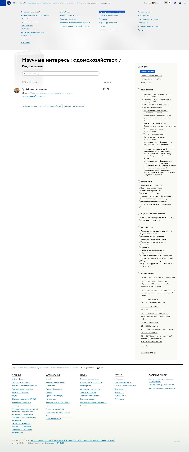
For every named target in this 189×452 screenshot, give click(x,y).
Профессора (146, 244)
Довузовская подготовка (55, 382)
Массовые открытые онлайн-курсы (162, 388)
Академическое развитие (89, 396)
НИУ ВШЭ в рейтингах (30, 29)
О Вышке (75, 368)
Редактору (177, 441)
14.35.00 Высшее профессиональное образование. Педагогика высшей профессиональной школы (155, 284)
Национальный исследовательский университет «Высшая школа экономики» (40, 368)
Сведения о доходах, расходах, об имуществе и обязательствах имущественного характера (25, 411)
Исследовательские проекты (91, 382)
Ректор (102, 26)
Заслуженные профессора (151, 188)
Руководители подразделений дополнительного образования (153, 237)
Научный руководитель (108, 22)
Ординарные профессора (151, 185)
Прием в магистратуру (54, 396)
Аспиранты (145, 207)
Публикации (119, 399)
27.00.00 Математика (149, 326)
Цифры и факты (27, 25)
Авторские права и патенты (149, 26)
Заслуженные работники (151, 190)
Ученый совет (65, 12)
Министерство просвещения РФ (161, 385)
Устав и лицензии (145, 12)
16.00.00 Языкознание (150, 306)
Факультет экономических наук (44, 92)
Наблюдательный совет (69, 15)
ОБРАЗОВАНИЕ (53, 375)
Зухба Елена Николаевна (34, 89)
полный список (147, 346)
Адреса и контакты (37, 440)
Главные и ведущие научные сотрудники (157, 258)
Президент (103, 19)
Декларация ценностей (30, 12)
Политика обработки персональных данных (89, 440)
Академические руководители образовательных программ (153, 251)
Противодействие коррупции (23, 406)
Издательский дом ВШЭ (123, 382)
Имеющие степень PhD (150, 220)
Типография (119, 389)
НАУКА (83, 375)
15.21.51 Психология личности (153, 302)
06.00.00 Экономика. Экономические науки (158, 277)
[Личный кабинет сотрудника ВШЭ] (180, 3)
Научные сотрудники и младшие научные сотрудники (157, 264)
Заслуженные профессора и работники (75, 22)
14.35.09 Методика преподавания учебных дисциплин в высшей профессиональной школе (158, 293)
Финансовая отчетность (148, 19)
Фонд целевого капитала (21, 402)
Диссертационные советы (90, 389)
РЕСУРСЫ (119, 375)
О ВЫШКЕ (16, 375)
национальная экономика (74, 106)
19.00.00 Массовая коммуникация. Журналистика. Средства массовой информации (155, 316)
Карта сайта (111, 440)
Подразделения (32, 66)
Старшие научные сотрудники (153, 261)
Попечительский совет (69, 19)
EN (169, 2)
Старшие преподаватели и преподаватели (158, 255)
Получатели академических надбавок (156, 199)
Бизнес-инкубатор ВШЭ (55, 409)
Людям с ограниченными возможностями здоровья (21, 424)
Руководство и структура (21, 382)
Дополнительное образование (58, 402)
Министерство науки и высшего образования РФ (161, 380)
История (24, 39)
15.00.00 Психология (149, 299)
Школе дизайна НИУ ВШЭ (54, 443)
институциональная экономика (34, 106)
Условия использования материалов (59, 440)
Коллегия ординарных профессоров (74, 26)
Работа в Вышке (17, 433)
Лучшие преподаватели (150, 193)
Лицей (48, 379)
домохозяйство (54, 106)
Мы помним (25, 42)
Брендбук (142, 30)
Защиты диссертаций (88, 392)
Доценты (145, 247)
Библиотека (119, 379)
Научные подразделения (89, 379)
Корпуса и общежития (20, 392)
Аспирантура (51, 399)
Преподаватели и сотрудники (23, 389)
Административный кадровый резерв (156, 204)
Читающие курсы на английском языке (156, 196)
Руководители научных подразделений (156, 231)
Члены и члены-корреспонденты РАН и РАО (158, 217)
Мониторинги (85, 385)
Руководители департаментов (153, 242)
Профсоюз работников (108, 30)
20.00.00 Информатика (150, 322)
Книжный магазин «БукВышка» (126, 385)
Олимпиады (50, 385)
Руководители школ (149, 233)
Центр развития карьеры (55, 406)
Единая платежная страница (22, 429)
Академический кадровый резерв (154, 201)
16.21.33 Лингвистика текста (152, 310)
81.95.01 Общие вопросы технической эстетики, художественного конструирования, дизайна (156, 338)
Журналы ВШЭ (120, 396)
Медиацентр (119, 392)
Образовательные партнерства (58, 412)
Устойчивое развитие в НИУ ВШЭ (24, 385)
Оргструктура (144, 15)
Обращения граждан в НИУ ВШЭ (24, 399)
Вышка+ (49, 392)
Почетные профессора (108, 15)
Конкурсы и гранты (87, 399)
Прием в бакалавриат (54, 389)
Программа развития (29, 22)
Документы (143, 22)
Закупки (14, 396)
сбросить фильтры (148, 352)
